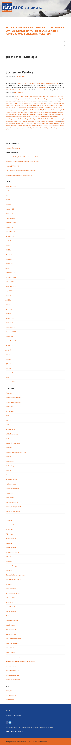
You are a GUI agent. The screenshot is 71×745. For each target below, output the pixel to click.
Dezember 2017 (11, 327)
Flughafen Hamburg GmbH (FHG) (16, 452)
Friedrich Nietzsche (11, 112)
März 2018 (9, 314)
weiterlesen (18, 92)
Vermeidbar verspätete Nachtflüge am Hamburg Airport (23, 161)
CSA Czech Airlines (21, 108)
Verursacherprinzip (11, 666)
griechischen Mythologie (44, 112)
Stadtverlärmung (10, 101)
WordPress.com (42, 742)
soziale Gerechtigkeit (57, 99)
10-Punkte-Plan (55, 101)
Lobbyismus (31, 99)
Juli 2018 (8, 295)
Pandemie (9, 584)
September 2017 (11, 341)
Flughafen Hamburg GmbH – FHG (33, 110)
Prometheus (39, 121)
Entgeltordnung (10, 429)
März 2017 (9, 368)
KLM (61, 114)
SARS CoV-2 (9, 602)
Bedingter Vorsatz (20, 105)
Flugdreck (9, 447)
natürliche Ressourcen (12, 552)
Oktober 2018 (10, 282)
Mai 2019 (8, 250)
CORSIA (8, 416)
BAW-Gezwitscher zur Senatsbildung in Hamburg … (21, 170)
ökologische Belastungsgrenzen (15, 575)
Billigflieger (9, 407)
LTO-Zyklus (9, 534)
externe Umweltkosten (36, 96)
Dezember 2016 (11, 382)
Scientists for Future (12, 607)
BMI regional (29, 105)
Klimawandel (10, 525)
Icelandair (32, 114)
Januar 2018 (9, 323)
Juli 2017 (8, 350)
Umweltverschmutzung (13, 657)
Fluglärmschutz (52, 96)
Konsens (29, 116)
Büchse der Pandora (20, 72)
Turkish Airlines (38, 125)
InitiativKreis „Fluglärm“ (42, 114)
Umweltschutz (10, 652)
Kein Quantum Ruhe (54, 114)
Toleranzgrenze (17, 125)
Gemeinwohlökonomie (12, 488)
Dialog (40, 108)
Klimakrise (9, 520)
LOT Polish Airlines (37, 116)
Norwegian (23, 121)
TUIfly (32, 125)
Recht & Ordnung (11, 598)
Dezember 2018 (11, 273)
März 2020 (9, 204)
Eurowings (20, 110)
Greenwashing (9, 99)
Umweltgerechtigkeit (21, 101)
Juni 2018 (8, 300)
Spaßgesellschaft (11, 629)
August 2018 (10, 291)
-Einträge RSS (11, 695)
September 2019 (11, 232)
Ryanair (63, 121)
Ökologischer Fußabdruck (13, 579)
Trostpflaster (26, 125)
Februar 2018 (10, 318)
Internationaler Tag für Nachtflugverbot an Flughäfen (22, 157)
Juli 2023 (8, 191)
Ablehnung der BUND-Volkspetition (47, 83)
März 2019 (9, 259)
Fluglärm (45, 96)
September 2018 (11, 286)
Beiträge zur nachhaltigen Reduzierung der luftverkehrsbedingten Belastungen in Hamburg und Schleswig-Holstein (35, 30)
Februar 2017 (10, 373)
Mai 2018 (8, 304)
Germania (30, 112)
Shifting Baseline (11, 611)
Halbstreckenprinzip (12, 502)
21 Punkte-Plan (41, 88)
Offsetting (9, 570)
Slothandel (9, 616)
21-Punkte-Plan (17, 103)
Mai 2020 (8, 200)
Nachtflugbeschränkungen (22, 119)
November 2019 (11, 223)
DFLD (7, 425)
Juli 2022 (8, 195)
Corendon (13, 108)
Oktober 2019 (10, 227)
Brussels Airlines (46, 105)
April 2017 (9, 364)
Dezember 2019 (11, 218)
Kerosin (8, 516)
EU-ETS (8, 438)
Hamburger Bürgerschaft (21, 99)
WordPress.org (10, 700)
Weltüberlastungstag (12, 675)
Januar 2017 (9, 377)
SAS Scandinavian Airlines (13, 123)
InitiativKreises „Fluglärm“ (26, 83)
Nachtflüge (38, 99)
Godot (35, 112)
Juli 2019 (8, 241)
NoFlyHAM (16, 121)
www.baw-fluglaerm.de (13, 148)
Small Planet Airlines (35, 123)
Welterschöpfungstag (12, 670)
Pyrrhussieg (46, 121)
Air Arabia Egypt (26, 103)
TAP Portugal (9, 125)
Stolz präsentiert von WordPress (16, 742)
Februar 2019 (10, 263)
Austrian (12, 105)
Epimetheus (14, 110)
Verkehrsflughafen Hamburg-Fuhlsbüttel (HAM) (20, 661)
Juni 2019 (8, 245)
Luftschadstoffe (11, 538)
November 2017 (11, 332)
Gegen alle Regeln (22, 112)
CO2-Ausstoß (10, 411)
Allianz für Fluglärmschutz (14, 90)
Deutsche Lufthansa (32, 108)
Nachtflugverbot (46, 99)
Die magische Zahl (47, 108)
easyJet (60, 108)
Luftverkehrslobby (47, 116)
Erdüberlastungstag (12, 434)
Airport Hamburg (42, 103)
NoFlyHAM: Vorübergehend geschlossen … (19, 175)
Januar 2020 (9, 213)
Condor (8, 108)
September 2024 (11, 186)
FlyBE (62, 110)
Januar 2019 (9, 268)
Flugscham (9, 470)
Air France (34, 103)
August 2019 (10, 236)
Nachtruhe (42, 119)
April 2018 (9, 309)
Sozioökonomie (10, 625)
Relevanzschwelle (55, 121)
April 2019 (9, 254)
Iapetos (27, 114)
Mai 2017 (8, 359)
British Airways (37, 105)
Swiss (62, 123)
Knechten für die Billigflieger (13, 116)
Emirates (8, 110)
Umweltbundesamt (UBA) (13, 639)
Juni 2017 (8, 354)
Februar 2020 (10, 209)
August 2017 (10, 345)
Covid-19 (8, 420)
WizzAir (8, 130)
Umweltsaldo (10, 648)
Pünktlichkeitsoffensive (13, 593)
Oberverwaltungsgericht (13, 566)
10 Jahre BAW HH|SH (12, 166)
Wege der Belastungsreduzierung (54, 128)
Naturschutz (9, 557)
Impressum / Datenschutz (14, 715)
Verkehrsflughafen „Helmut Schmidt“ (35, 128)
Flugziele (8, 475)
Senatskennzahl (24, 123)
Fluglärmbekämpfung (54, 110)
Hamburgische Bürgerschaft (17, 114)
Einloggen (9, 691)
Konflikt (24, 116)
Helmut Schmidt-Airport (13, 511)
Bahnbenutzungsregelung (13, 402)
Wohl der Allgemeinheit (33, 101)
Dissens (55, 108)
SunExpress (57, 123)
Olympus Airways (31, 121)
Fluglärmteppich (11, 466)
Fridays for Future (11, 479)
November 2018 (11, 277)
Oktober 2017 (10, 336)
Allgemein (9, 393)
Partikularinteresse (11, 589)
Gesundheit (60, 96)
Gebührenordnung (11, 484)
